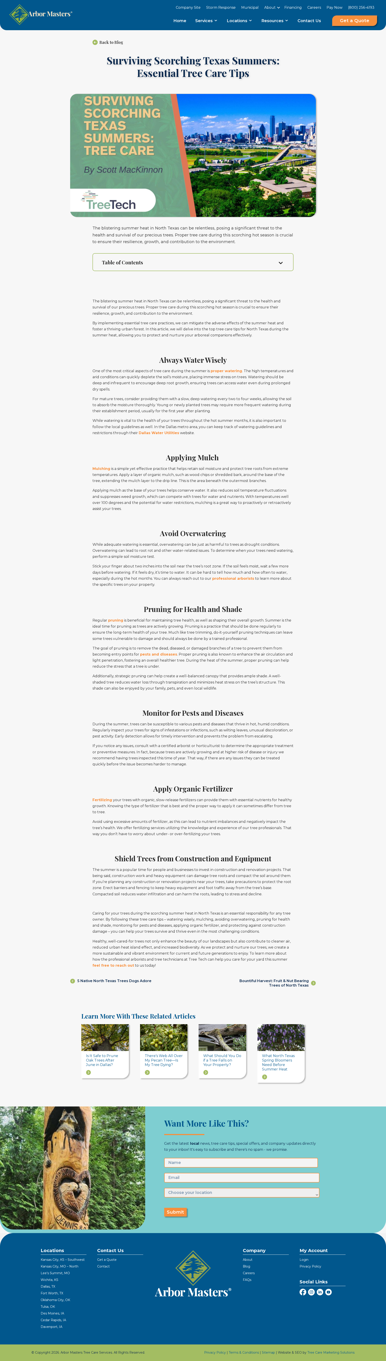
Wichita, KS (49, 1280)
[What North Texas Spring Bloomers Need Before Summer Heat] (281, 1037)
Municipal (250, 7)
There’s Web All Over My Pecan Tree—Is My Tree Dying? (164, 1060)
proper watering (226, 371)
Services (204, 20)
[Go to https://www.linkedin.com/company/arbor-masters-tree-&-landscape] (320, 1293)
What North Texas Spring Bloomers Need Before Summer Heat (278, 1062)
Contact (103, 1266)
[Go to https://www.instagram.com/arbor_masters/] (311, 1293)
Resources (273, 20)
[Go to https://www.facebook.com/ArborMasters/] (303, 1292)
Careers (314, 7)
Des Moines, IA (52, 1313)
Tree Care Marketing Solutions (331, 1352)
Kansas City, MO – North (59, 1266)
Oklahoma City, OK (55, 1300)
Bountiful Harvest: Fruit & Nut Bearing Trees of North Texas (274, 983)
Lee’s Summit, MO (55, 1273)
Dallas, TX (48, 1287)
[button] (278, 7)
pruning (115, 620)
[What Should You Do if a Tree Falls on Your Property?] (222, 1037)
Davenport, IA (51, 1327)
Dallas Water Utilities (159, 433)
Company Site (188, 7)
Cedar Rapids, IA (53, 1320)
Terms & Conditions (244, 1352)
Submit (175, 1212)
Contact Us (309, 20)
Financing (293, 7)
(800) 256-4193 (361, 7)
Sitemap (268, 1352)
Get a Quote (107, 1260)
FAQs (247, 1280)
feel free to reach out (113, 965)
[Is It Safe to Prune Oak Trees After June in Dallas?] (105, 1037)
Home (179, 20)
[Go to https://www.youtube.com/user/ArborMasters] (328, 1293)
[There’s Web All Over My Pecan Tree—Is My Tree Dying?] (164, 1037)
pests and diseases (158, 654)
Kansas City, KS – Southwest (63, 1260)
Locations (237, 20)
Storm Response (221, 7)
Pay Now (334, 7)
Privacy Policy (310, 1266)
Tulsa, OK (48, 1307)
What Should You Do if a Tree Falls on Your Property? (222, 1060)
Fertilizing (102, 800)
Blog (246, 1266)
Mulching (101, 469)
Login (304, 1260)
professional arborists (233, 578)
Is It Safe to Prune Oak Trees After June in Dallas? (102, 1060)
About (270, 7)
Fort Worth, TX (52, 1293)
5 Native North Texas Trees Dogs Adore (114, 981)
